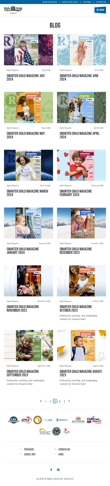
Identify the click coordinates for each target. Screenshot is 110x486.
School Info (30, 454)
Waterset (13, 9)
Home (61, 454)
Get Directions (50, 2)
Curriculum (64, 449)
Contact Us (101, 2)
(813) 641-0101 (71, 2)
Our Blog (87, 2)
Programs (29, 449)
